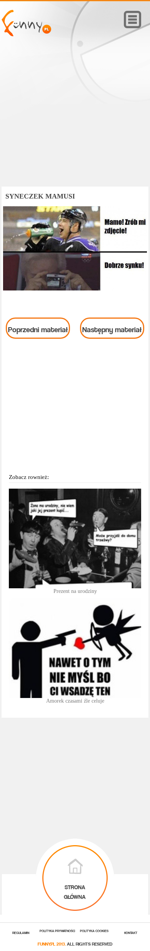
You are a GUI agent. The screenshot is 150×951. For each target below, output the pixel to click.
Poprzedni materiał (38, 328)
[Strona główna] (26, 34)
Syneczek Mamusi (40, 196)
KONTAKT (130, 932)
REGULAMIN (20, 932)
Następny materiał (112, 328)
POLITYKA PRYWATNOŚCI (57, 930)
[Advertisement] (75, 122)
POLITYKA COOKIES (94, 930)
